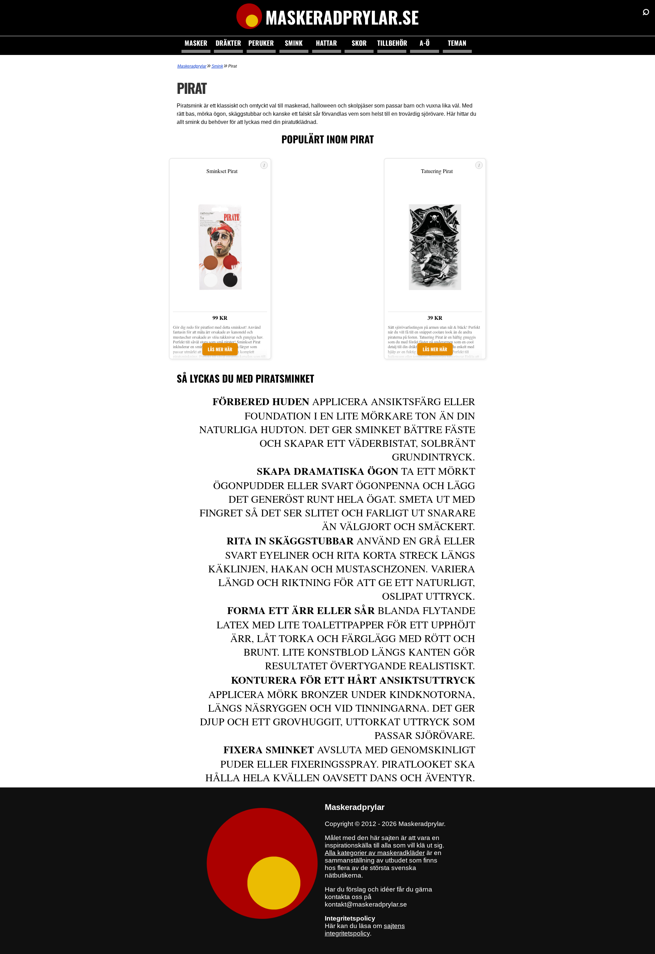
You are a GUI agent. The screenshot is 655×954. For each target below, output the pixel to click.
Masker (196, 43)
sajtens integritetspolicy (365, 929)
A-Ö (425, 43)
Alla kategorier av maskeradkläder (375, 852)
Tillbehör (391, 43)
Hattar (326, 43)
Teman (457, 43)
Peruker (261, 43)
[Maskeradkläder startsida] (249, 17)
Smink (294, 43)
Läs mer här (220, 349)
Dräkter (228, 43)
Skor (359, 43)
